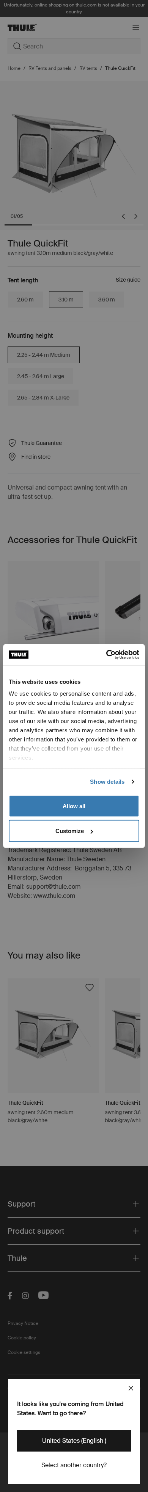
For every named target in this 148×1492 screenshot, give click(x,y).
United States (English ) (74, 1441)
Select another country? (74, 1465)
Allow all (74, 805)
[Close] (130, 1388)
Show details (107, 781)
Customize (69, 831)
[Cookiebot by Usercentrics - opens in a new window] (106, 655)
